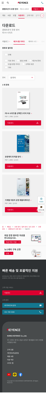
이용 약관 (10, 359)
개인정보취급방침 (13, 353)
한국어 (13, 77)
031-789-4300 (9, 312)
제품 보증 (10, 356)
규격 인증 (10, 349)
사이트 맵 (10, 363)
